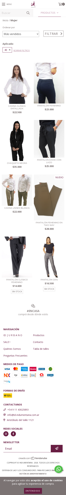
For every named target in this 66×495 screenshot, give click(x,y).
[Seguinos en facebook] (13, 433)
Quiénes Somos (12, 348)
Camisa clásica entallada (17, 107)
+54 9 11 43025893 (18, 409)
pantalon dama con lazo (49, 161)
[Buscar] (28, 13)
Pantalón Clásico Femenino (17, 280)
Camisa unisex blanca (17, 208)
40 (5, 49)
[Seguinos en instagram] (5, 433)
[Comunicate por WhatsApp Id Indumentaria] (58, 469)
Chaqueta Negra (17, 163)
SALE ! (6, 342)
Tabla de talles (41, 348)
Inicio (5, 20)
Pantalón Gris (49, 279)
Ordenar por (9, 27)
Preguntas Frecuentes (15, 355)
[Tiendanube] (33, 459)
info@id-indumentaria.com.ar (23, 414)
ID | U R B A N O (12, 335)
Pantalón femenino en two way (49, 223)
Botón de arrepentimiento (33, 474)
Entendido (33, 490)
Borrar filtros (22, 50)
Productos (38, 335)
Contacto (38, 342)
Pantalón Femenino (49, 105)
